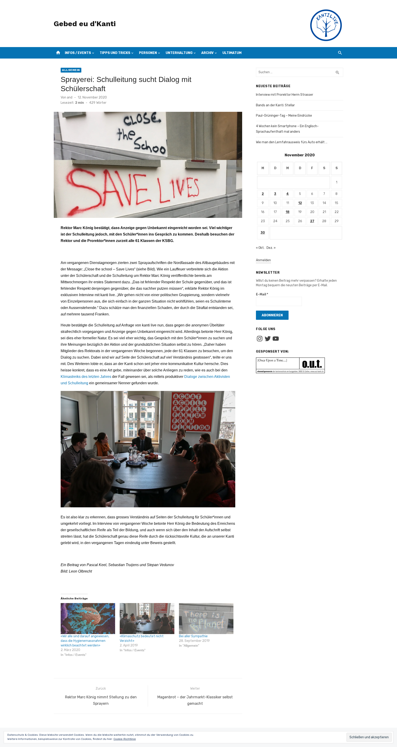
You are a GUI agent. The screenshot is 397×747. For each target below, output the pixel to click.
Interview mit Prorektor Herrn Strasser (284, 95)
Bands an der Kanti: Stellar (275, 105)
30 (263, 233)
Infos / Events (78, 53)
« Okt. (260, 248)
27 (312, 221)
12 (300, 203)
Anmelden (263, 260)
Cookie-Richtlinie (124, 739)
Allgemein (71, 70)
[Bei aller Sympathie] (206, 618)
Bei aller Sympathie (193, 636)
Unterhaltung (179, 53)
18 (287, 212)
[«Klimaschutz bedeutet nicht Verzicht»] (147, 618)
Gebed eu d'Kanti (85, 23)
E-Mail (262, 294)
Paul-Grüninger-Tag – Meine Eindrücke (284, 116)
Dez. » (271, 248)
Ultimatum (231, 53)
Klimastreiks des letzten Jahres (86, 377)
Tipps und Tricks (115, 53)
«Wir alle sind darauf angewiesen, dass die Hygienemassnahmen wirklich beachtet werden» (85, 640)
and (69, 97)
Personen (148, 53)
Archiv (207, 53)
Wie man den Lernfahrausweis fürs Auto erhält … (291, 142)
